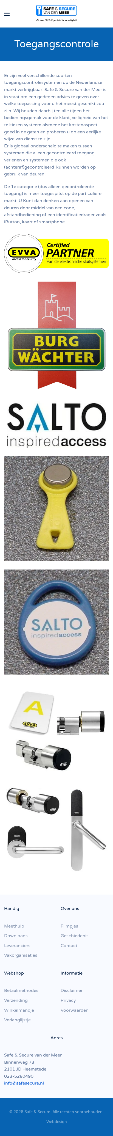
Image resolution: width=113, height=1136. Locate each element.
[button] (7, 13)
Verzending (16, 1000)
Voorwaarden (75, 1010)
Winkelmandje (19, 1010)
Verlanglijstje (17, 1020)
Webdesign (56, 1122)
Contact (69, 945)
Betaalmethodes (21, 990)
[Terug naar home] (56, 13)
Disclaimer (72, 990)
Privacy (68, 1000)
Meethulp (14, 926)
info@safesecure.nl (24, 1083)
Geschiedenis (75, 936)
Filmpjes (69, 926)
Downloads (16, 936)
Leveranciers (17, 945)
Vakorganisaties (20, 955)
